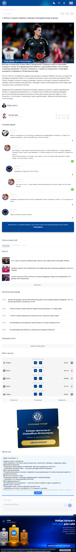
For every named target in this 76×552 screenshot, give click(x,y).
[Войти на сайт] (64, 3)
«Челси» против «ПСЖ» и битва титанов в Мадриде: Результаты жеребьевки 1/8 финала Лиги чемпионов (41, 277)
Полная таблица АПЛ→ (38, 346)
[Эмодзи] (65, 505)
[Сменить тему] (54, 3)
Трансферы (7, 13)
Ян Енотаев (13, 115)
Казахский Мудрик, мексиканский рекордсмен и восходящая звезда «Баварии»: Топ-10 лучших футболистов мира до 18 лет (40, 301)
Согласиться (65, 550)
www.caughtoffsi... (19, 117)
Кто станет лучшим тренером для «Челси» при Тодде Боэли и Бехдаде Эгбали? (40, 261)
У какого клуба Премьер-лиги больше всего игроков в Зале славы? (34, 316)
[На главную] (4, 3)
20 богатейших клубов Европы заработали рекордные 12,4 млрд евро (36, 309)
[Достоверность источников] (68, 118)
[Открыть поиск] (59, 3)
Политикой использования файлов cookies (38, 551)
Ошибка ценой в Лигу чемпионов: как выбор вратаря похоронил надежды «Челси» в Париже (42, 269)
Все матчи (13, 400)
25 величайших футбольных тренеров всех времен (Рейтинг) (32, 330)
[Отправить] (70, 505)
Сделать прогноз (38, 442)
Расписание (38, 400)
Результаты (62, 400)
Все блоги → (38, 285)
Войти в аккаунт (38, 229)
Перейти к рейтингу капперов (61, 546)
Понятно (38, 493)
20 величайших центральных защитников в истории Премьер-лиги (35, 323)
